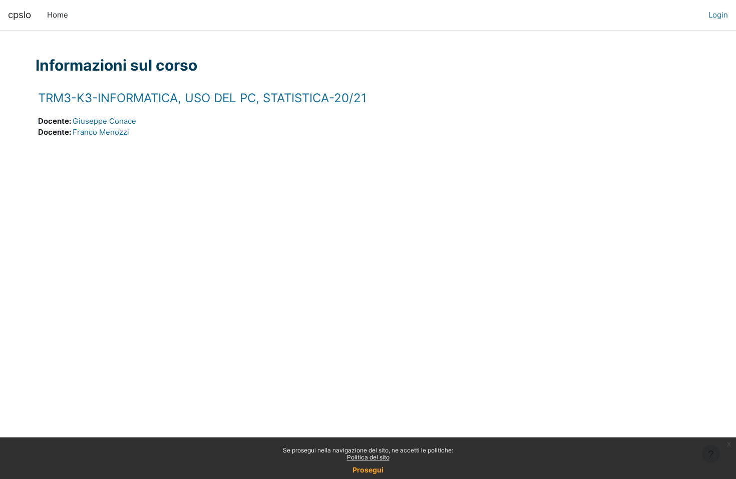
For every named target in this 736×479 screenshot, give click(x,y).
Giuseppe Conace (104, 121)
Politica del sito (368, 457)
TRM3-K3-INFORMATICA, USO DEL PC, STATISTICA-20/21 (202, 98)
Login (718, 15)
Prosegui (368, 469)
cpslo (19, 15)
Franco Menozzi (101, 132)
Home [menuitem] (57, 15)
